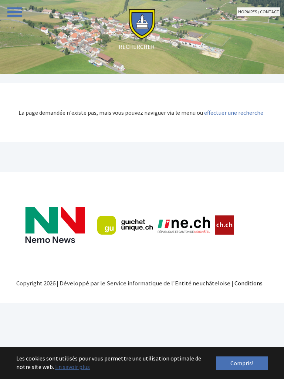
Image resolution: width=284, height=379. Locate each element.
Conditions (248, 283)
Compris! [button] (241, 363)
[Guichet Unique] (125, 225)
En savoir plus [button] (72, 366)
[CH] (224, 225)
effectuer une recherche (233, 112)
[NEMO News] (55, 225)
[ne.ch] (183, 225)
